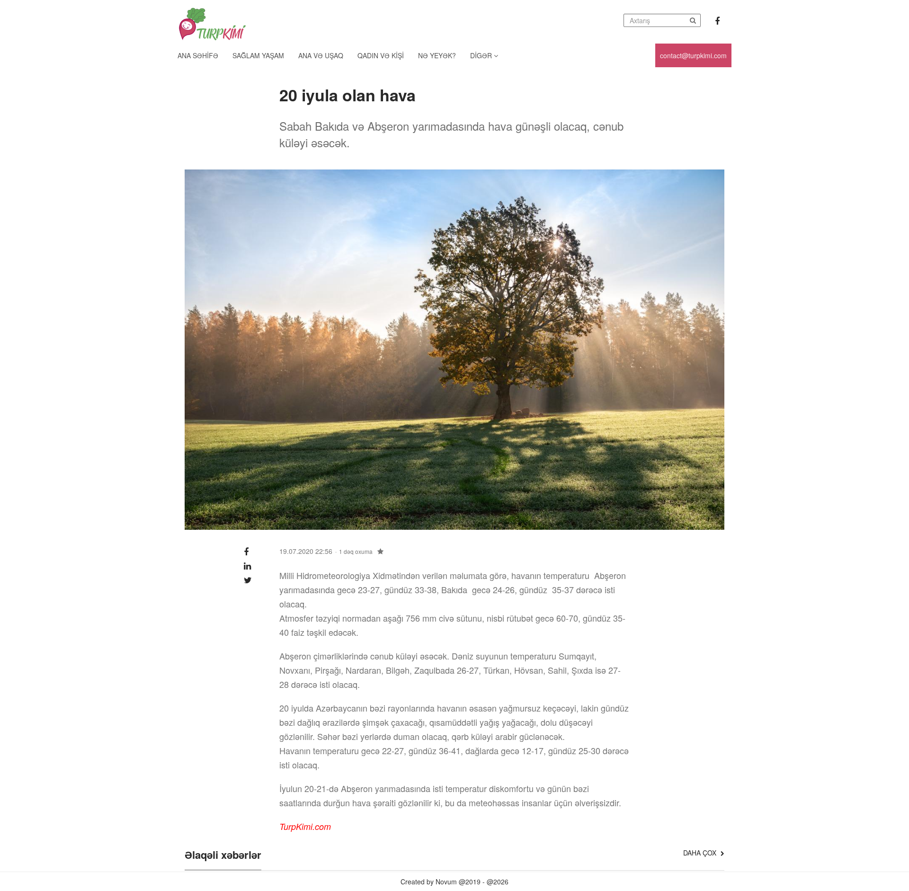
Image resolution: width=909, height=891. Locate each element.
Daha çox (700, 852)
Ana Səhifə (198, 55)
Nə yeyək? (437, 55)
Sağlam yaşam (258, 55)
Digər (482, 55)
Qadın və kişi (380, 55)
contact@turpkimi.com (693, 55)
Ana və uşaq (320, 55)
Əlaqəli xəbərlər (223, 855)
